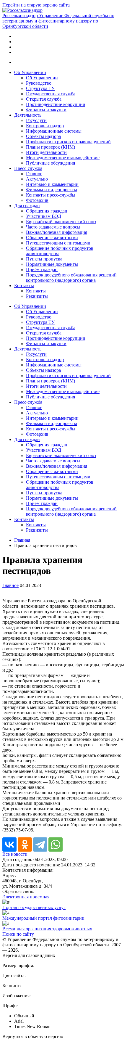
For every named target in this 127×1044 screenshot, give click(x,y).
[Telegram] (40, 844)
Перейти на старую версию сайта (36, 4)
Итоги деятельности (46, 152)
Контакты (24, 285)
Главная (22, 540)
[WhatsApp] (55, 844)
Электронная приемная (25, 896)
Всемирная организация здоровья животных (47, 928)
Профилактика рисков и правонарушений (68, 141)
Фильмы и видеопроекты (51, 189)
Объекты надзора (43, 136)
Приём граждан (42, 269)
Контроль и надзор (45, 125)
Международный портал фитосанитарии (43, 918)
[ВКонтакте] (9, 844)
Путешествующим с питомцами (58, 242)
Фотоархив (37, 200)
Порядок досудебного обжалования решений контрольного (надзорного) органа (71, 277)
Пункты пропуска (44, 258)
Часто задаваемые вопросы (53, 226)
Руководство (38, 83)
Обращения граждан (46, 210)
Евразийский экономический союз (61, 221)
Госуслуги (36, 120)
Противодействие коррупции (55, 104)
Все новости (14, 854)
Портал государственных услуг (34, 907)
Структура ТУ (40, 88)
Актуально (37, 178)
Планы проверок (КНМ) (50, 146)
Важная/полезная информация (56, 232)
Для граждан (27, 205)
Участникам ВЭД (43, 216)
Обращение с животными (52, 237)
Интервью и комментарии (52, 184)
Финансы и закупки (46, 109)
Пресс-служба (28, 168)
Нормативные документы (52, 264)
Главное (34, 173)
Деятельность (27, 115)
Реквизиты (37, 296)
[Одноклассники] (25, 844)
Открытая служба (43, 99)
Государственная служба (50, 93)
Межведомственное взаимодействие (63, 157)
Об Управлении (30, 72)
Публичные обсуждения (50, 162)
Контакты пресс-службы (50, 194)
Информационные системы (54, 130)
